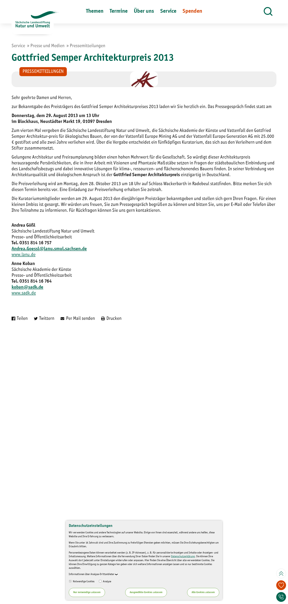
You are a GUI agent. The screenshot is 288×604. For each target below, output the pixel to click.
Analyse (106, 581)
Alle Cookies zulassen (203, 592)
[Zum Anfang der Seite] (281, 573)
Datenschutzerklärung (183, 556)
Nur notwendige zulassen (87, 592)
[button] (268, 12)
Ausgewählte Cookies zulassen (146, 592)
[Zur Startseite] (33, 22)
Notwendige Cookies (83, 581)
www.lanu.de (23, 254)
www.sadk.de (24, 293)
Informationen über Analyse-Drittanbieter (91, 574)
